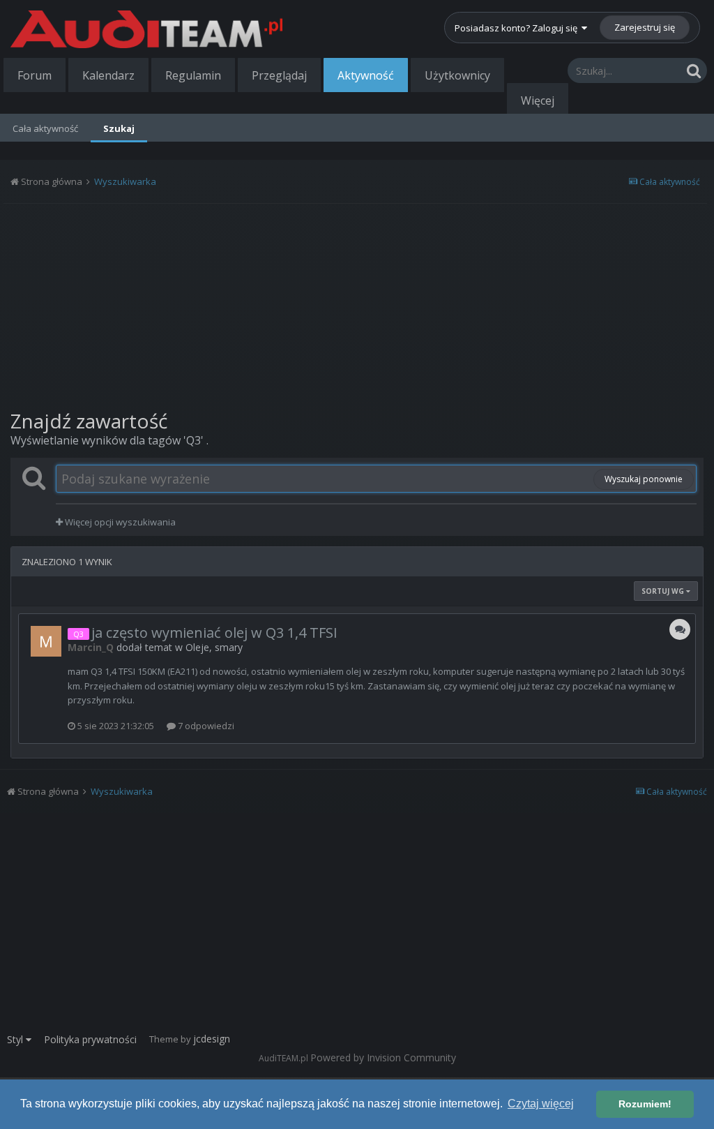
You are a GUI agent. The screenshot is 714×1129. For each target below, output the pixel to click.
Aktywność (365, 75)
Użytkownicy (457, 75)
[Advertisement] (357, 305)
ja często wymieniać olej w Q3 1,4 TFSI (214, 632)
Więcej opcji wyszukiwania (119, 522)
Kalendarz (108, 75)
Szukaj (119, 128)
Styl (16, 1039)
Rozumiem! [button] (644, 1103)
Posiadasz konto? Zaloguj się (518, 28)
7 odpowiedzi (205, 725)
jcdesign (211, 1038)
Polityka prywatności (90, 1039)
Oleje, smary (214, 647)
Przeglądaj (279, 75)
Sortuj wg (663, 591)
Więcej (537, 100)
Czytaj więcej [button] (541, 1103)
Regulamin (193, 75)
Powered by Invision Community (383, 1057)
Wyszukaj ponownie (644, 479)
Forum (34, 75)
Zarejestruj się (644, 27)
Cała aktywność (45, 128)
